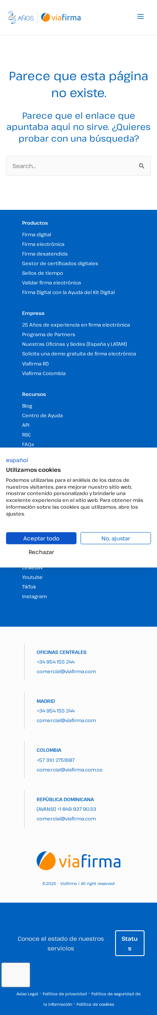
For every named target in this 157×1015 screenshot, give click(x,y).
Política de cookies (95, 1004)
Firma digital (36, 234)
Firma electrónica (43, 244)
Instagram (34, 596)
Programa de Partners (48, 334)
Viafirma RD (35, 363)
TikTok (29, 586)
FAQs (28, 444)
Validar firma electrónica (51, 282)
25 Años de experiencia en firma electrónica (76, 324)
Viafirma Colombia (44, 373)
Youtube (32, 577)
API (25, 425)
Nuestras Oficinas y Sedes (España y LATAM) (74, 344)
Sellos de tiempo (42, 273)
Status (130, 943)
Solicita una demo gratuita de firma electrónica (79, 353)
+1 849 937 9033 (76, 809)
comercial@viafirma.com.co (70, 769)
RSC (26, 434)
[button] (17, 460)
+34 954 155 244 (55, 661)
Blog (27, 405)
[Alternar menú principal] (140, 16)
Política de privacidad (65, 994)
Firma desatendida (45, 253)
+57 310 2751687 (55, 760)
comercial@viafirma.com (66, 671)
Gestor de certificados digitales (60, 263)
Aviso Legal (27, 994)
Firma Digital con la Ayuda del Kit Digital (68, 292)
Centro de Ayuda (42, 415)
